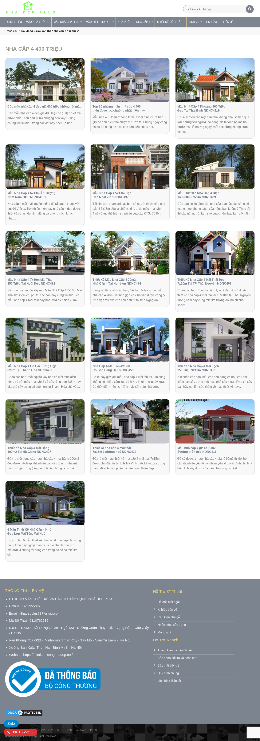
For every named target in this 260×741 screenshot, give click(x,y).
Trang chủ (11, 30)
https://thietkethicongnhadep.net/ (48, 655)
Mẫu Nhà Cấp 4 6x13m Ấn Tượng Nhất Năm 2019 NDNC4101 (31, 195)
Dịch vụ (193, 21)
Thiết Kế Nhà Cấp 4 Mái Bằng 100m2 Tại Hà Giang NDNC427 (29, 450)
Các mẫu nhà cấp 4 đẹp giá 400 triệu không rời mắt (44, 106)
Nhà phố (124, 21)
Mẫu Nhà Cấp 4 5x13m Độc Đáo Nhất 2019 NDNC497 (112, 195)
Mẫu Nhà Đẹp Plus (66, 21)
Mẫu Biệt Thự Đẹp (98, 21)
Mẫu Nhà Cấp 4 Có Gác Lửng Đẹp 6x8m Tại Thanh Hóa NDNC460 (31, 368)
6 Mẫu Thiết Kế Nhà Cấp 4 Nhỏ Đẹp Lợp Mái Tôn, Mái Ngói (29, 531)
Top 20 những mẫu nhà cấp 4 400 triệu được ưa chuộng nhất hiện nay (119, 108)
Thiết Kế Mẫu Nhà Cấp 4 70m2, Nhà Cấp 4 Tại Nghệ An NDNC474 (117, 281)
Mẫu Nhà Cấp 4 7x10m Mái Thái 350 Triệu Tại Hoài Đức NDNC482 (31, 281)
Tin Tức (211, 21)
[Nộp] (250, 9)
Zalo (11, 723)
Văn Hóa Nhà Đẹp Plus (82, 730)
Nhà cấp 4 (143, 21)
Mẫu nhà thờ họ (37, 21)
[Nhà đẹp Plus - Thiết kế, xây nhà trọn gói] (55, 8)
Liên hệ (228, 21)
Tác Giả (40, 730)
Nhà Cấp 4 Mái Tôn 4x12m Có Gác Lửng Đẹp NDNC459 (113, 368)
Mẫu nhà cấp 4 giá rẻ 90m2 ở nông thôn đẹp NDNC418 (197, 450)
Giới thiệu (14, 21)
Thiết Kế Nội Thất (169, 21)
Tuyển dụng (56, 730)
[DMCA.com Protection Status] (24, 712)
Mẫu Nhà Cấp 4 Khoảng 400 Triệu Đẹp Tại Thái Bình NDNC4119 (201, 108)
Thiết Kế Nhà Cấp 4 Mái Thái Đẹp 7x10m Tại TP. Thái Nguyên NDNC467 (204, 281)
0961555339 (21, 732)
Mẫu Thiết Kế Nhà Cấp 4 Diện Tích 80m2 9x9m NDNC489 (198, 195)
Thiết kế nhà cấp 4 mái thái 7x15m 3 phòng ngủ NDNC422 (114, 450)
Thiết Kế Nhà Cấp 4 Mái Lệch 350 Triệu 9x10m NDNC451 (198, 368)
